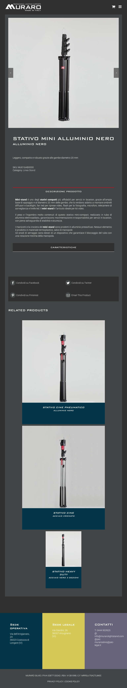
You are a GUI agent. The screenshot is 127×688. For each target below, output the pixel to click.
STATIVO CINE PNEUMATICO (63, 409)
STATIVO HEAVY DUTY (64, 574)
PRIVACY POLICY (55, 681)
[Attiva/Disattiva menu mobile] (120, 6)
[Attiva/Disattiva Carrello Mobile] (113, 6)
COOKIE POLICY (72, 681)
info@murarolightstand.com (109, 636)
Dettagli (63, 362)
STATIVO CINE (64, 514)
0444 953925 (103, 630)
